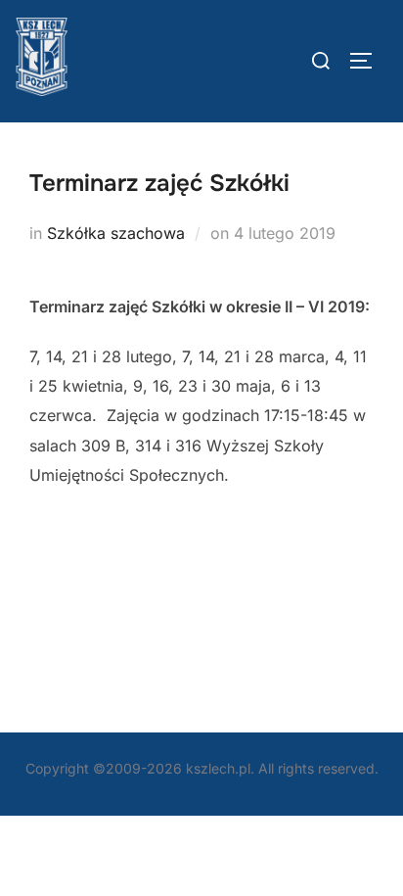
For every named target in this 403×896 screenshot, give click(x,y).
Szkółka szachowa (116, 233)
